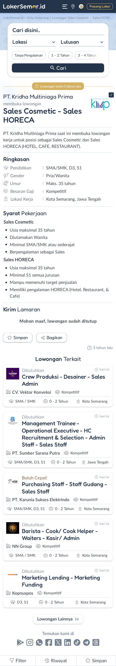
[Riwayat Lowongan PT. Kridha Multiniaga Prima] (100, 113)
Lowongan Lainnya (55, 619)
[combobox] (34, 42)
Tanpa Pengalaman (29, 55)
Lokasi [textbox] (19, 42)
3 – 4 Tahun (87, 55)
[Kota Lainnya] (73, 6)
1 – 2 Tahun (60, 55)
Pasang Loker (100, 6)
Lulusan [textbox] (70, 42)
